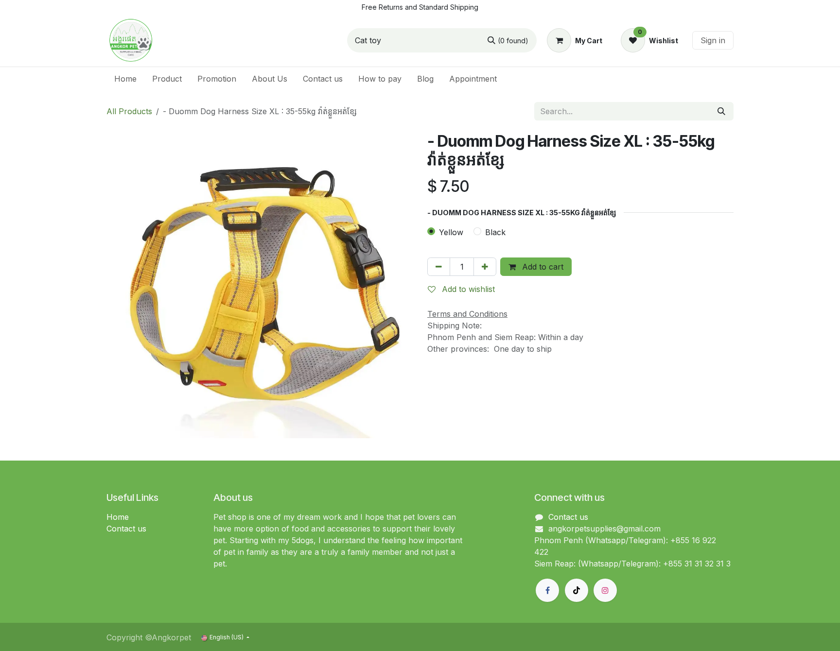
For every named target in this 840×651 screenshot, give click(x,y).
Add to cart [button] (541, 267)
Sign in (712, 40)
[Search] (721, 111)
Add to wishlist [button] (467, 289)
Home (117, 517)
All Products (129, 111)
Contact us (126, 528)
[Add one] (484, 266)
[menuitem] (125, 78)
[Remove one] (438, 266)
